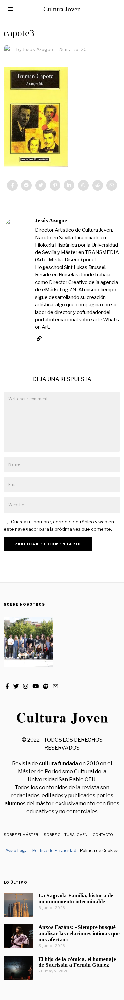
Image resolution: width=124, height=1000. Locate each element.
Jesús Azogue (51, 220)
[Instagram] (25, 686)
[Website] (39, 339)
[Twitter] (40, 185)
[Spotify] (45, 686)
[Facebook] (12, 185)
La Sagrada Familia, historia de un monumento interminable (75, 899)
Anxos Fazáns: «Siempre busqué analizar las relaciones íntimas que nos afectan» (79, 933)
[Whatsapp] (83, 185)
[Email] (111, 185)
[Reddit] (97, 185)
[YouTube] (35, 686)
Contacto (103, 834)
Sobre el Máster (21, 834)
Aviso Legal (17, 850)
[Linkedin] (69, 185)
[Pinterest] (55, 185)
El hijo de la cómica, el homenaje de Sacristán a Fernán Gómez (77, 962)
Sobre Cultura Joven (65, 834)
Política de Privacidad (54, 850)
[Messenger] (26, 185)
